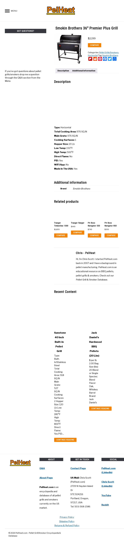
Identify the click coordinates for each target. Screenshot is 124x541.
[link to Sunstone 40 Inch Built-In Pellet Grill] (69, 312)
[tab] (63, 70)
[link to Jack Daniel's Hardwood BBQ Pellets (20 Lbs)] (104, 312)
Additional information (83, 71)
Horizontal (93, 55)
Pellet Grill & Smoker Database (91, 279)
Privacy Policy (67, 517)
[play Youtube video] (86, 105)
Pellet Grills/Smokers (108, 52)
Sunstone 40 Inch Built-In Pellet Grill (60, 342)
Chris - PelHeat (85, 253)
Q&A (42, 468)
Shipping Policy (66, 521)
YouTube (106, 495)
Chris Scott (88, 259)
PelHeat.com (110, 259)
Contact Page (78, 468)
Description (63, 71)
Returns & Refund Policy (66, 525)
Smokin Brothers (110, 55)
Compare (94, 45)
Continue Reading (65, 440)
